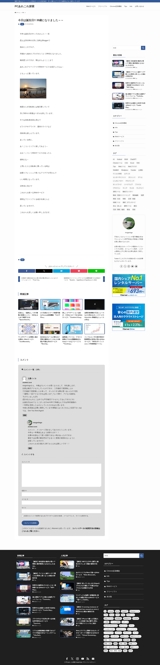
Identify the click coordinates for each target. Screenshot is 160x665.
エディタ (127, 174)
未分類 (117, 145)
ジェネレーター (118, 181)
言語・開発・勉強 (118, 209)
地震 (142, 195)
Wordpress (124, 170)
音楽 (133, 209)
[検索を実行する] (143, 48)
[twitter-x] (125, 266)
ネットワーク (117, 184)
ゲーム (140, 177)
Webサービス (119, 136)
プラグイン (116, 188)
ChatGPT (133, 159)
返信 (24, 415)
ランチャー (140, 188)
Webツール (121, 166)
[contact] (136, 266)
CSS (126, 163)
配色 (128, 209)
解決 (135, 206)
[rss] (87, 658)
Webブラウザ (132, 166)
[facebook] (121, 266)
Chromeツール (117, 163)
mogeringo (37, 422)
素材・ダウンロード (129, 202)
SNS (138, 163)
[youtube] (132, 266)
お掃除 (140, 170)
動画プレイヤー (128, 191)
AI (114, 159)
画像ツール (116, 202)
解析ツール (127, 206)
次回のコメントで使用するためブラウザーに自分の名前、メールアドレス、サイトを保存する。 (56, 516)
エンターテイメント (119, 177)
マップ (125, 188)
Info (22, 24)
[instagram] (128, 266)
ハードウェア (128, 184)
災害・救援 (131, 199)
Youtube (133, 170)
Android (119, 159)
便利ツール (116, 191)
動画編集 (135, 195)
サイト (24, 508)
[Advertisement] (61, 236)
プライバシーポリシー (89, 662)
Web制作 (116, 170)
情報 (124, 199)
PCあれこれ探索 (24, 6)
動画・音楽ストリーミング (121, 195)
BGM (126, 159)
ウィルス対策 (117, 174)
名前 (24, 490)
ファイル (138, 184)
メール (25, 499)
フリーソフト (119, 141)
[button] (26, 271)
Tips (116, 132)
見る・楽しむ (117, 206)
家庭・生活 (116, 199)
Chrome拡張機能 (121, 123)
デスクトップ (130, 181)
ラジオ (132, 188)
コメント (26, 462)
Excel (132, 163)
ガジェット (132, 177)
